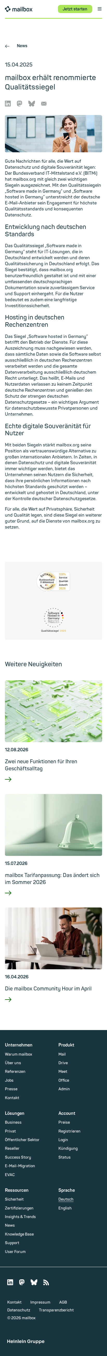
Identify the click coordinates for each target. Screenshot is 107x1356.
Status (64, 1157)
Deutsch (65, 1199)
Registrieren (69, 1131)
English (65, 1208)
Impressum (40, 1302)
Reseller (12, 1148)
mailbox (18, 8)
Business (13, 1122)
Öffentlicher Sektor (22, 1139)
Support (12, 1242)
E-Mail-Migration (20, 1166)
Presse (11, 1089)
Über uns (13, 1063)
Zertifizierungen (19, 1208)
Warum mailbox (18, 1054)
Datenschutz (18, 1310)
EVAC (10, 1174)
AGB (63, 1302)
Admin (64, 1089)
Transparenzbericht (56, 1310)
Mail (62, 1054)
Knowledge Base (19, 1234)
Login (63, 1139)
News (16, 46)
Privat (10, 1131)
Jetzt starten (75, 9)
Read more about (53, 786)
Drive (63, 1063)
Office (63, 1080)
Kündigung (68, 1148)
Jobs (9, 1080)
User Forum (15, 1251)
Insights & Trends (20, 1216)
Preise (64, 1122)
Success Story (18, 1157)
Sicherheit (14, 1199)
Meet (62, 1071)
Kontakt (12, 1097)
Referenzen (15, 1071)
